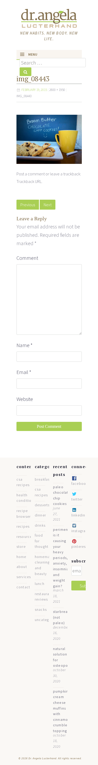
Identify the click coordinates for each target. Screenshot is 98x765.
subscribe (82, 560)
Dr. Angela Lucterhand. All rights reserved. (55, 758)
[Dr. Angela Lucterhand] (49, 17)
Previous (27, 204)
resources (25, 536)
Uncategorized (47, 620)
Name (24, 345)
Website (24, 399)
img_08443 (24, 96)
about (21, 567)
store (21, 546)
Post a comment (30, 173)
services (23, 577)
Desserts (42, 505)
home (21, 557)
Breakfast (43, 479)
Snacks (41, 609)
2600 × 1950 (57, 90)
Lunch (39, 584)
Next (47, 204)
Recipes (23, 526)
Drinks (40, 525)
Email (23, 372)
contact (23, 587)
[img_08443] (49, 138)
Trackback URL (29, 181)
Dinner (40, 515)
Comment (27, 258)
